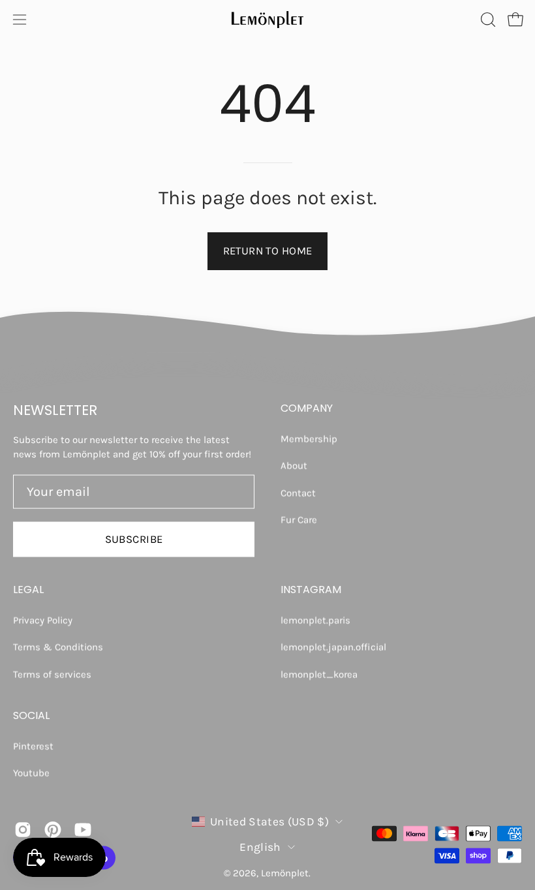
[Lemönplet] (267, 19)
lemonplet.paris (315, 620)
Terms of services (52, 674)
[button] (487, 19)
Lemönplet (285, 873)
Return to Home (268, 251)
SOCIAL (31, 715)
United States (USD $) (269, 820)
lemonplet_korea (319, 674)
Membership (309, 439)
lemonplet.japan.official (333, 646)
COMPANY (307, 408)
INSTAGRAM (311, 589)
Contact (298, 493)
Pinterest (33, 746)
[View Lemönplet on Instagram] (23, 830)
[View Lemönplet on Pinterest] (53, 830)
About (294, 466)
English (260, 846)
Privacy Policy (42, 620)
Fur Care (299, 519)
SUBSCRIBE (134, 538)
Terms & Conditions (58, 646)
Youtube (31, 773)
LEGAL (28, 589)
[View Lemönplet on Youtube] (83, 830)
